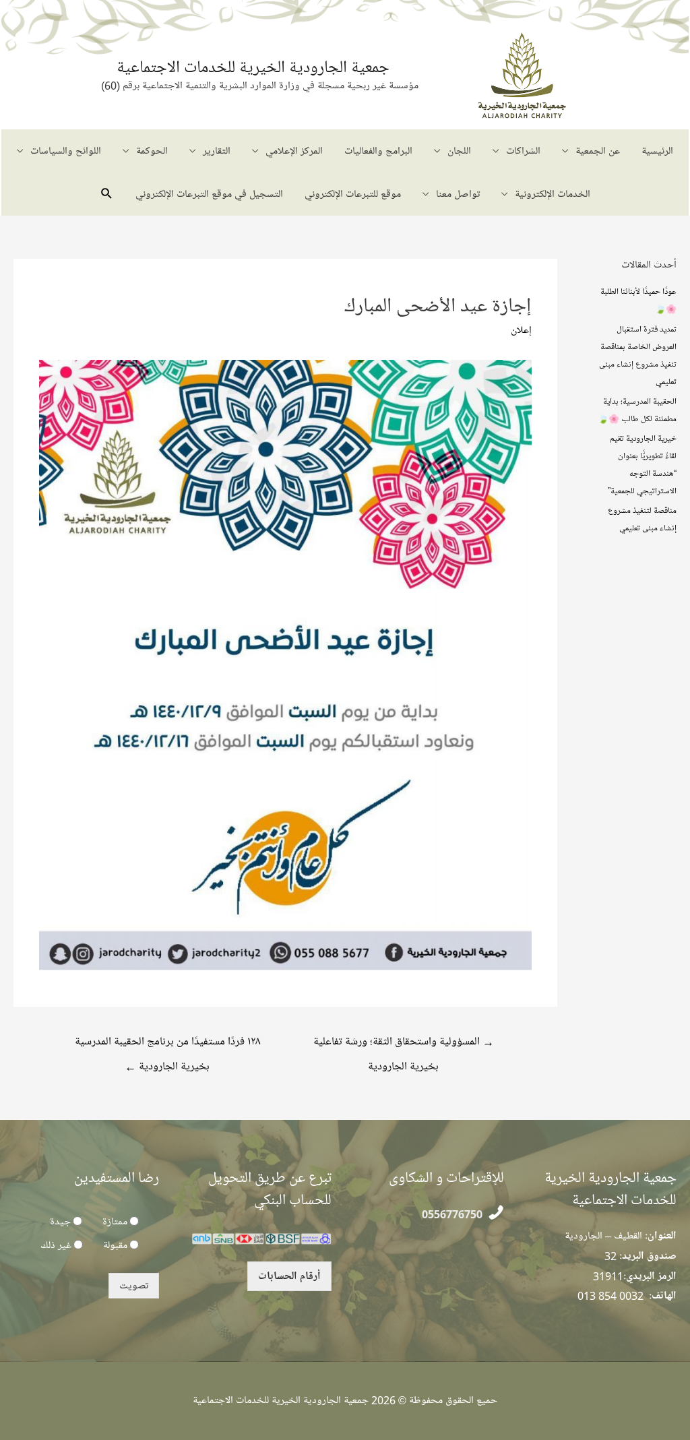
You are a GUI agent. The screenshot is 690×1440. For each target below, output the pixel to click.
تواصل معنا (458, 194)
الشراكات (523, 151)
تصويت (133, 1285)
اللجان (459, 151)
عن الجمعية (597, 151)
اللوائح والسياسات (65, 151)
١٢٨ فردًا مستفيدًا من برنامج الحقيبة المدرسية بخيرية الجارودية (167, 1045)
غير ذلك (55, 1245)
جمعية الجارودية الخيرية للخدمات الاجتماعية (253, 67)
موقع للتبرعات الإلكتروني (353, 194)
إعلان (521, 330)
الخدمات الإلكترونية (552, 194)
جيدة (60, 1221)
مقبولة (115, 1245)
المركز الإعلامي (294, 151)
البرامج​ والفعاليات (378, 151)
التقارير (216, 151)
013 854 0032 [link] (610, 1295)
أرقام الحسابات (289, 1276)
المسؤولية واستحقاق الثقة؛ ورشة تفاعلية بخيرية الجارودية (403, 1045)
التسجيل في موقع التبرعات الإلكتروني (209, 194)
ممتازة (114, 1221)
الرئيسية (657, 151)
